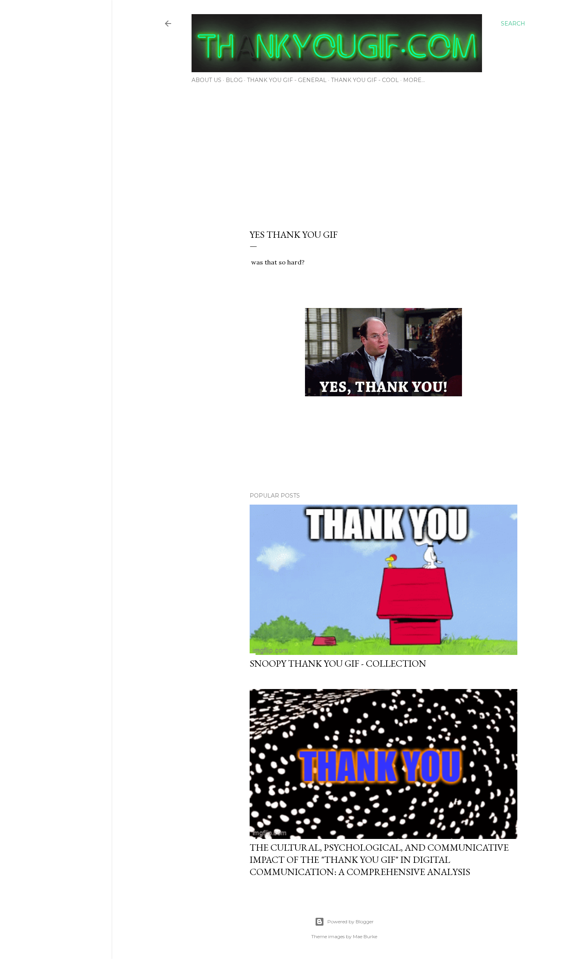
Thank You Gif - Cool (365, 80)
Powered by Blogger (350, 921)
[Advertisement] (344, 154)
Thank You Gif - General (287, 80)
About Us (206, 80)
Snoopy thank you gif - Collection (338, 663)
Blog (234, 80)
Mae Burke (365, 936)
